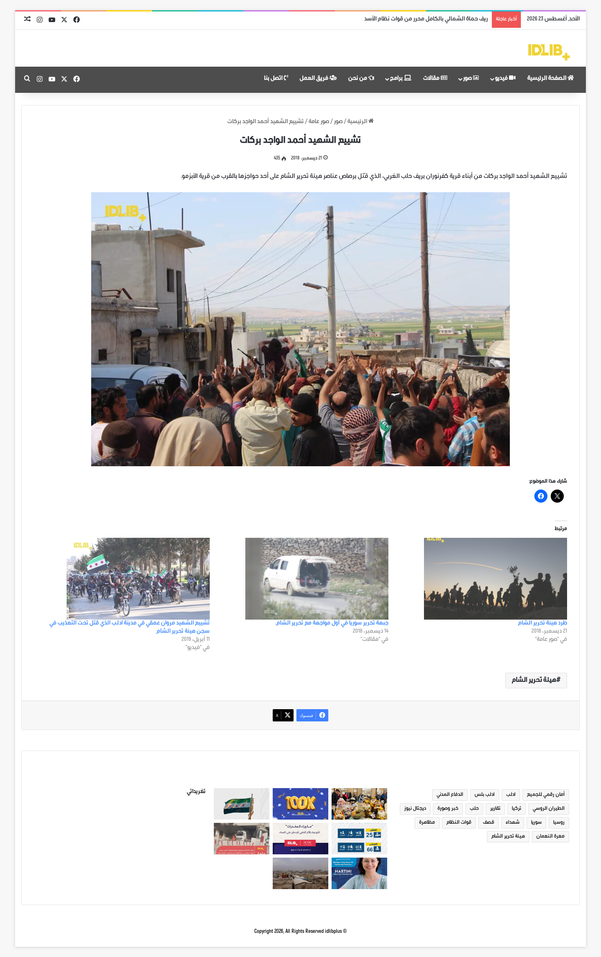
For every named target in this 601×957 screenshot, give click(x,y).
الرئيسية (358, 122)
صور (468, 79)
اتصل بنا (274, 79)
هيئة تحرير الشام (534, 680)
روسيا (559, 822)
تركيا (516, 808)
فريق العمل (315, 79)
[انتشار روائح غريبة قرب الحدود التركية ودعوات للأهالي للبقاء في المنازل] (300, 873)
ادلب (511, 795)
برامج (397, 79)
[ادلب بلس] (549, 52)
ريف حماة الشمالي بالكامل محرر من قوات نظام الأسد (426, 19)
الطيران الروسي (549, 808)
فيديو (502, 79)
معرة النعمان (550, 836)
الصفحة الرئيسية (547, 79)
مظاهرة (427, 822)
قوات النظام (458, 822)
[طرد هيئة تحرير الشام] (482, 579)
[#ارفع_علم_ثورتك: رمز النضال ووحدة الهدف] (241, 804)
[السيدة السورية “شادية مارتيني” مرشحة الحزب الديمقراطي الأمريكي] (359, 873)
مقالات (432, 79)
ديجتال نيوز (415, 808)
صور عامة (319, 122)
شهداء (513, 822)
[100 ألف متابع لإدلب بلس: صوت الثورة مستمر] (300, 804)
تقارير (495, 808)
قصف (488, 822)
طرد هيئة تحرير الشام (542, 624)
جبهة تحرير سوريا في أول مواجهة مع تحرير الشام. (331, 624)
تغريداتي (196, 792)
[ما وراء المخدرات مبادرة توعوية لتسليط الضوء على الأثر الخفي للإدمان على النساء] (300, 838)
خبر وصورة (447, 808)
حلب (474, 808)
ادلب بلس (485, 795)
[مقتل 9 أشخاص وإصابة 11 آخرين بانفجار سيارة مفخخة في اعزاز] (241, 838)
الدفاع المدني (450, 795)
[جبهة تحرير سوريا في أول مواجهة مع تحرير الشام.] (303, 579)
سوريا (536, 822)
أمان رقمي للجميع (546, 795)
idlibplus (333, 932)
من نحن (358, 79)
